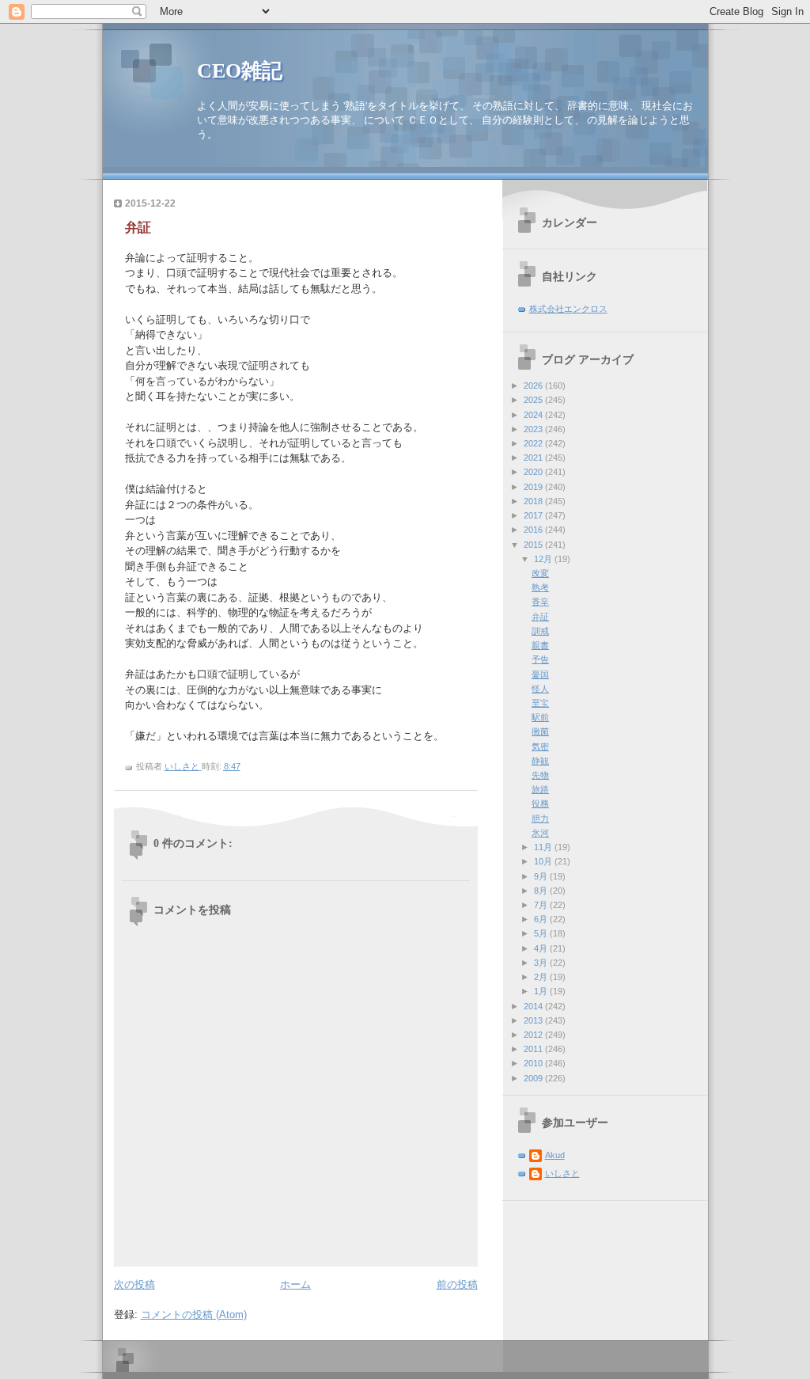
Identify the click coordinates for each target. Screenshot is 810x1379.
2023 (534, 429)
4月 (542, 948)
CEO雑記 (239, 70)
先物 (540, 775)
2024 (534, 415)
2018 (534, 501)
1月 (542, 991)
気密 (540, 746)
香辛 (540, 601)
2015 (534, 544)
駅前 (540, 717)
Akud (555, 1155)
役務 (540, 803)
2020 (534, 472)
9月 (542, 876)
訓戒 (540, 631)
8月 (542, 890)
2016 (534, 529)
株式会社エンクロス (568, 308)
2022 (534, 443)
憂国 (540, 674)
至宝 (540, 703)
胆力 (540, 818)
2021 (534, 457)
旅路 (540, 789)
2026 (534, 385)
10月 (544, 861)
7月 (542, 905)
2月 (542, 977)
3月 (542, 962)
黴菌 (540, 731)
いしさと (562, 1173)
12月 (544, 559)
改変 (540, 573)
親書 (540, 645)
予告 (540, 659)
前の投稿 (457, 1284)
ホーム (295, 1284)
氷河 (540, 833)
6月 (542, 919)
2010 (534, 1063)
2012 (534, 1034)
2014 (534, 1006)
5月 (542, 933)
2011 (534, 1049)
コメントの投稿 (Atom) (194, 1314)
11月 (544, 847)
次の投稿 (134, 1284)
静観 (540, 760)
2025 (534, 400)
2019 (534, 487)
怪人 (540, 688)
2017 (534, 515)
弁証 (540, 616)
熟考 (540, 587)
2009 (534, 1078)
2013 (534, 1020)
